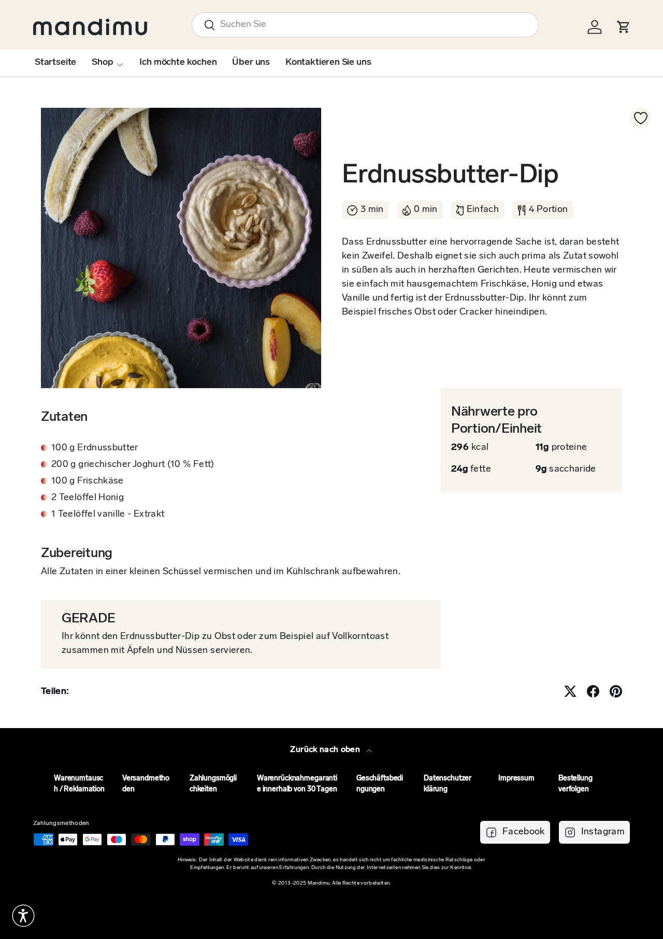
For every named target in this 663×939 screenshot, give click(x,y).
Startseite (55, 62)
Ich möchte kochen (178, 62)
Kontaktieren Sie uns (328, 62)
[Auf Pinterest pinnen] (615, 691)
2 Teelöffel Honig (87, 498)
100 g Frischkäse (87, 481)
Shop (102, 62)
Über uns (251, 62)
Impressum (516, 778)
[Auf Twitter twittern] (570, 691)
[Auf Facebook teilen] (593, 691)
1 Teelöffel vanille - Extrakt (107, 514)
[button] (23, 916)
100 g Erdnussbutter (94, 448)
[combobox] (365, 25)
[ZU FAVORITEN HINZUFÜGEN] (640, 118)
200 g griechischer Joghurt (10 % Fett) (132, 465)
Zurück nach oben (326, 750)
